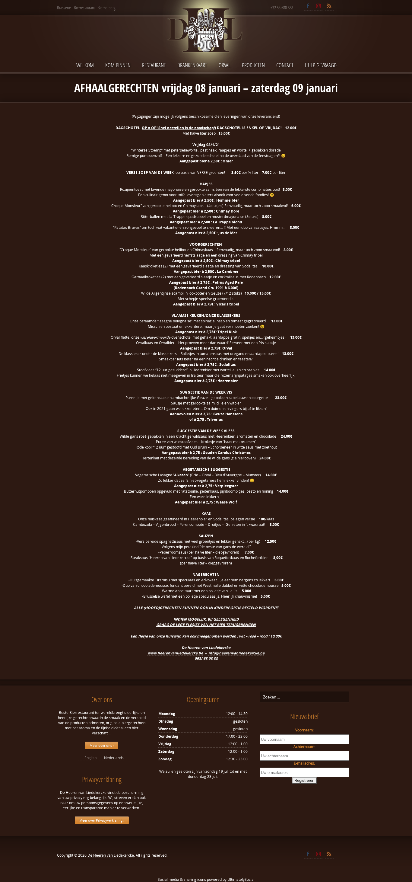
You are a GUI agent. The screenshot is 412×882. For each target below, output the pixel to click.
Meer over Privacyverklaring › (101, 820)
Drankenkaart (192, 65)
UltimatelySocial (241, 879)
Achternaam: (304, 746)
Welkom (85, 65)
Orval (224, 65)
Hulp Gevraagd (321, 65)
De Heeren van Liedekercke (110, 855)
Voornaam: (304, 730)
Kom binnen (118, 65)
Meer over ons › (102, 745)
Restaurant (154, 65)
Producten (253, 65)
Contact (284, 65)
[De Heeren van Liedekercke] (206, 43)
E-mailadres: (304, 763)
